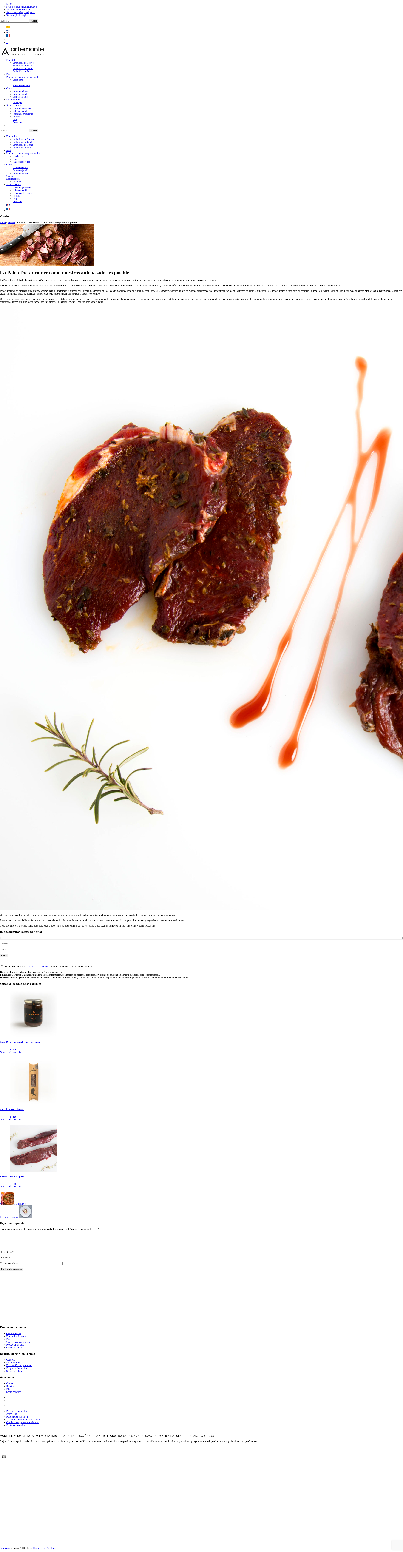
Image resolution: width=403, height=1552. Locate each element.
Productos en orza (15, 1344)
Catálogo (17, 181)
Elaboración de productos (19, 1365)
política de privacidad (38, 966)
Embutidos (11, 136)
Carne (9, 164)
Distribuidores (13, 178)
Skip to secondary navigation (20, 12)
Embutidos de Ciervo (23, 139)
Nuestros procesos (22, 187)
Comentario (7, 1252)
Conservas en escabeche (18, 1342)
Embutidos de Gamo (23, 144)
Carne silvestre (13, 1333)
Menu (9, 4)
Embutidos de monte (16, 1336)
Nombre (5, 1257)
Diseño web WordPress (44, 1548)
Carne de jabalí (20, 170)
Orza (15, 159)
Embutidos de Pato (22, 147)
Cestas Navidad (14, 1347)
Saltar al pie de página (17, 15)
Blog (15, 198)
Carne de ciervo (20, 167)
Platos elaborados (21, 161)
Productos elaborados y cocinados (23, 153)
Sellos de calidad (21, 190)
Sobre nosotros (13, 184)
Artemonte (5, 1548)
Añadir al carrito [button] (10, 1052)
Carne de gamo (20, 173)
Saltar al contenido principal (20, 9)
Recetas (16, 195)
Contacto (10, 176)
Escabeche (18, 156)
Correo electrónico (10, 1263)
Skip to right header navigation (21, 6)
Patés (8, 150)
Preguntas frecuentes (23, 193)
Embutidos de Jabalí (23, 142)
